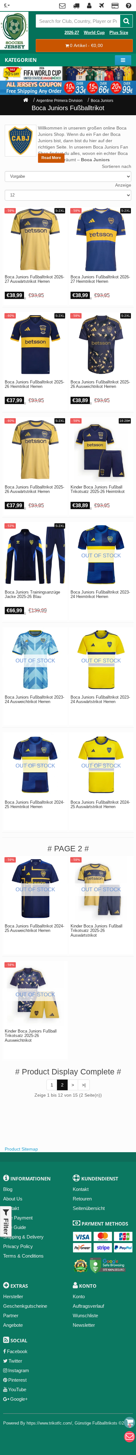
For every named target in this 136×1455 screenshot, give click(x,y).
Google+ (19, 1399)
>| (84, 1084)
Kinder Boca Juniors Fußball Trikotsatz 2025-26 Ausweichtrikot (31, 1036)
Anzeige (123, 185)
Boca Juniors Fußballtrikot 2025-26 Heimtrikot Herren (34, 384)
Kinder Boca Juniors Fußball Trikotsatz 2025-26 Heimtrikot (98, 489)
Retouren (82, 1198)
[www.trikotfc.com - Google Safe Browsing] (108, 1264)
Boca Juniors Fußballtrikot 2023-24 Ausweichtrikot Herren (34, 699)
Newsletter (84, 1325)
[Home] (25, 100)
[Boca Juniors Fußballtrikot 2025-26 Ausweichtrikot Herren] (101, 344)
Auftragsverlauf (88, 1306)
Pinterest (17, 1380)
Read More (51, 158)
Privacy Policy (18, 1246)
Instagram (18, 1370)
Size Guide (14, 1227)
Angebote (13, 1325)
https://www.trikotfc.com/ (49, 1423)
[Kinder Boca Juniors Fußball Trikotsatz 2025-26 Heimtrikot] (101, 449)
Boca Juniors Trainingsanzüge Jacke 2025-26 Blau (32, 594)
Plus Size (118, 32)
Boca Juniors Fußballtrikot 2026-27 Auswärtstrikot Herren (34, 279)
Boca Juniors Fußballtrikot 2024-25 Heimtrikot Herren (34, 804)
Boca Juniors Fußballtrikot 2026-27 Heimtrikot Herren (100, 279)
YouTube (17, 1389)
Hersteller (13, 1296)
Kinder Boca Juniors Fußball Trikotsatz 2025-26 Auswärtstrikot (96, 931)
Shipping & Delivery (23, 1236)
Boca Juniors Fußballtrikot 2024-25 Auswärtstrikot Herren (100, 804)
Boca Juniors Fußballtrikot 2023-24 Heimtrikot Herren (100, 594)
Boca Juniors (102, 100)
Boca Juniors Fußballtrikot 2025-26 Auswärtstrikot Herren (34, 489)
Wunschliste (85, 1315)
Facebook (17, 1351)
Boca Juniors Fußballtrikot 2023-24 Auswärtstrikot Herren (100, 699)
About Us (12, 1198)
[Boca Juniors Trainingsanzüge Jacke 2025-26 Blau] (35, 554)
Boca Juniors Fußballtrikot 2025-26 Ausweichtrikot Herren (100, 384)
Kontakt (81, 1189)
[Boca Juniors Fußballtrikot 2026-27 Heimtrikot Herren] (101, 239)
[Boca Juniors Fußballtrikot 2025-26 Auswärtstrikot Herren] (35, 449)
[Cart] (129, 1422)
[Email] (129, 1436)
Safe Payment (18, 1217)
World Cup (94, 32)
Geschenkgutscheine (25, 1306)
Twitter (15, 1361)
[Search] (126, 21)
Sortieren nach (116, 166)
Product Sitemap (21, 1149)
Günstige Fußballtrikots (96, 1423)
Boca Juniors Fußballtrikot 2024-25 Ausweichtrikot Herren (34, 928)
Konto (79, 1296)
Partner (10, 1315)
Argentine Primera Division (59, 100)
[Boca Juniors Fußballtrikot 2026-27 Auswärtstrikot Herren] (35, 239)
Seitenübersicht (89, 1208)
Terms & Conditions (23, 1256)
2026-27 (72, 32)
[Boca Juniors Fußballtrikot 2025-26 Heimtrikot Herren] (35, 344)
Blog (7, 1189)
